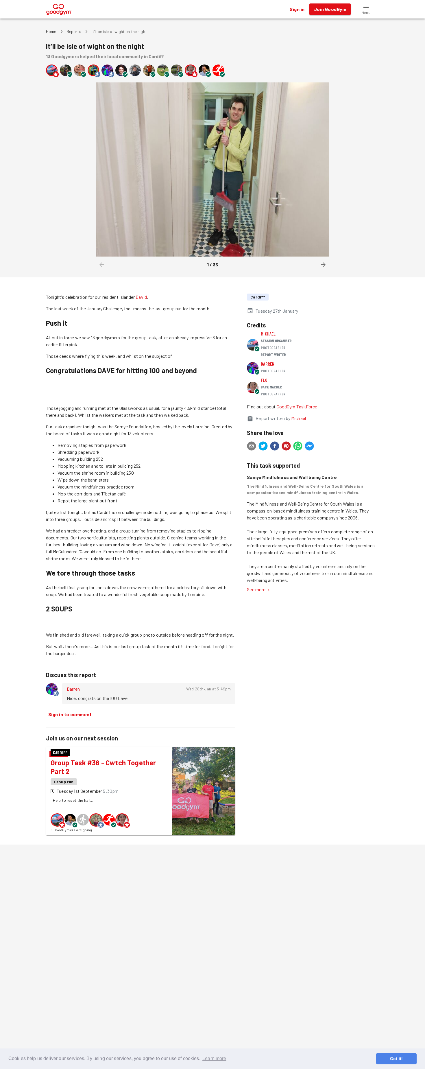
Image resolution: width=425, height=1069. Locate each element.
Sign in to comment (70, 714)
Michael (268, 333)
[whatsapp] (297, 446)
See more (256, 589)
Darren (73, 689)
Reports (74, 31)
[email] (251, 446)
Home (51, 31)
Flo (264, 380)
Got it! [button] (396, 1058)
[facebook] (274, 446)
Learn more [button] (214, 1058)
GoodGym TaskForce (297, 406)
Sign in (297, 9)
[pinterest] (286, 446)
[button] (366, 9)
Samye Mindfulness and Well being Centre (292, 477)
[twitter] (263, 446)
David (141, 297)
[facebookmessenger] (309, 446)
